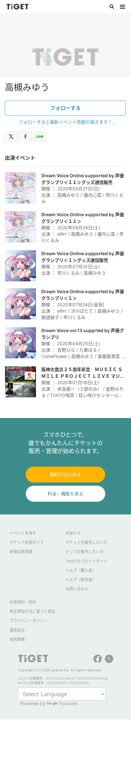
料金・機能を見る (65, 493)
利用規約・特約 (23, 602)
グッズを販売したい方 (85, 551)
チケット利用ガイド (27, 542)
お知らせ (73, 533)
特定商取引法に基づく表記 (32, 611)
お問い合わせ (77, 589)
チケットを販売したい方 (86, 542)
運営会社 (17, 630)
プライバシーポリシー (29, 620)
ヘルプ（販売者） (81, 579)
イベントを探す (23, 533)
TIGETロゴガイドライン (86, 561)
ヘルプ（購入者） (81, 570)
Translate (68, 703)
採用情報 (17, 639)
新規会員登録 (21, 551)
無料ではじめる (65, 474)
